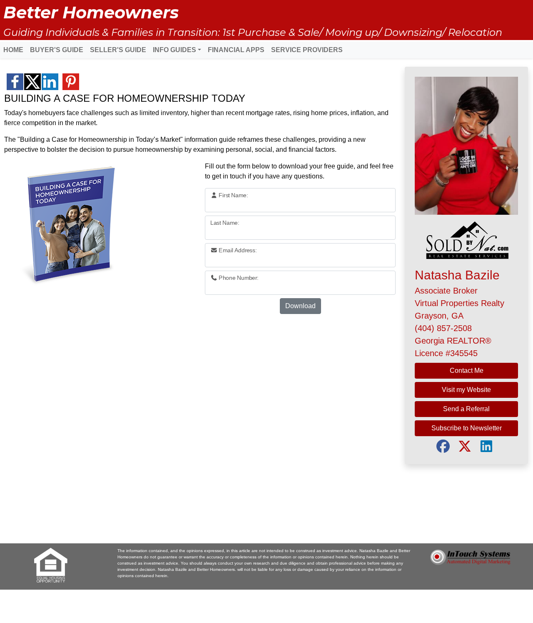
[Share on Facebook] (15, 81)
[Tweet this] (32, 81)
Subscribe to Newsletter (466, 428)
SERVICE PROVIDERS (307, 49)
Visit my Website (466, 389)
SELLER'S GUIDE (118, 49)
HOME (13, 49)
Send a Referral (466, 408)
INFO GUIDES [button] (174, 49)
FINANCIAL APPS (236, 49)
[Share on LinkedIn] (50, 81)
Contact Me (466, 370)
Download (300, 305)
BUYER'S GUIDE (56, 49)
